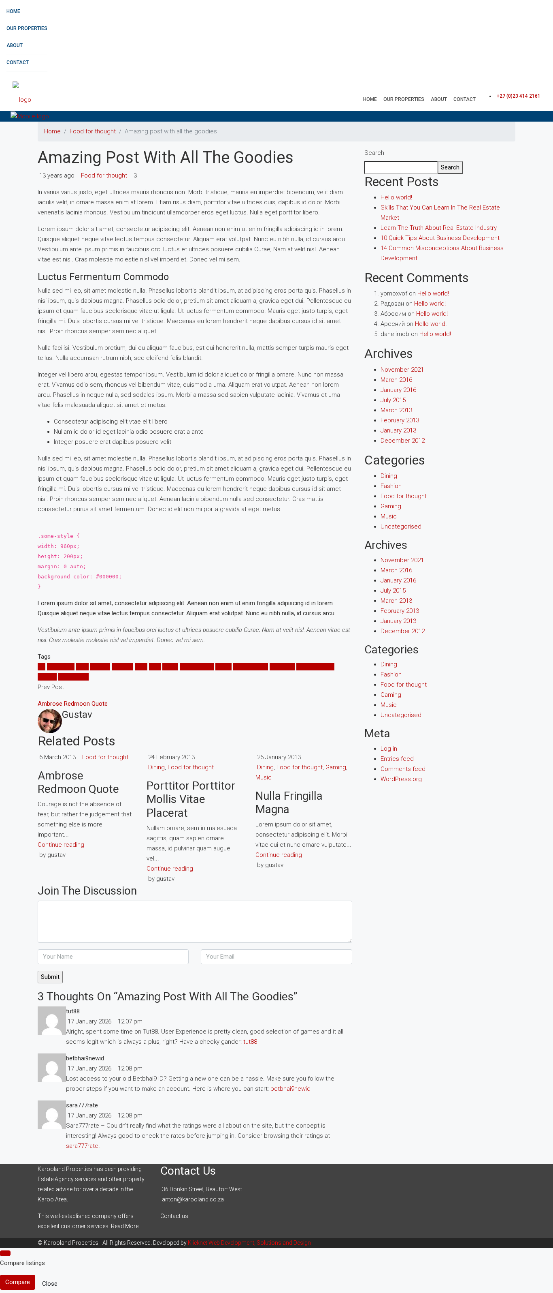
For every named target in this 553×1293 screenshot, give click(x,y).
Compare (17, 1282)
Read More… (126, 1226)
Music (223, 666)
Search (374, 152)
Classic (100, 666)
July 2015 (393, 400)
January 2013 (398, 430)
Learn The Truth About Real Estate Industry (439, 227)
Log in (389, 748)
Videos (47, 677)
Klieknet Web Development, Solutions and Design (249, 1242)
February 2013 (400, 420)
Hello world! (396, 197)
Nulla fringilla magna (289, 802)
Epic (155, 666)
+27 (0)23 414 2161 (518, 96)
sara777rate (82, 1146)
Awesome (60, 666)
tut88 (250, 1041)
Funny (170, 666)
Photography (250, 666)
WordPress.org (401, 779)
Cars (82, 666)
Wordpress (73, 677)
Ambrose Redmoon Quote (78, 782)
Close (49, 1283)
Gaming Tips (197, 666)
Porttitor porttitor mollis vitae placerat (191, 799)
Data (141, 666)
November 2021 (402, 369)
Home (13, 11)
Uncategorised (401, 526)
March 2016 (396, 379)
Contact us (174, 1216)
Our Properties (26, 28)
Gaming (335, 767)
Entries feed (397, 758)
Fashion (391, 486)
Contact (17, 62)
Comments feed (403, 769)
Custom (122, 666)
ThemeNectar (315, 666)
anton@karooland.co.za (193, 1199)
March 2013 (396, 410)
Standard (282, 666)
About (14, 45)
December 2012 (403, 440)
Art (41, 666)
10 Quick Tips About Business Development (440, 238)
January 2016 (398, 390)
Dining (156, 767)
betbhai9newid (290, 1088)
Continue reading (61, 844)
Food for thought (93, 131)
